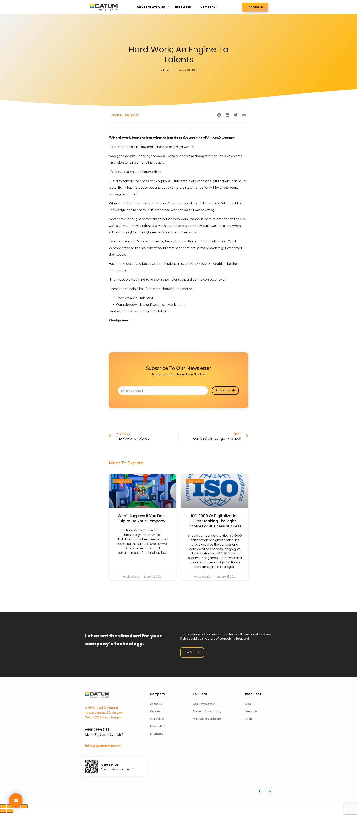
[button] (15, 800)
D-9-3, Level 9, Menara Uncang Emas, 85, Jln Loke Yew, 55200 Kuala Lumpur (104, 713)
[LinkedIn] (269, 791)
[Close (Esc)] (24, 806)
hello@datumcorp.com (103, 746)
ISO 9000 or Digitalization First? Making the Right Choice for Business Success (214, 521)
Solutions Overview (151, 7)
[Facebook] (259, 791)
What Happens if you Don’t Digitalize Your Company (142, 518)
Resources (183, 7)
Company (207, 7)
